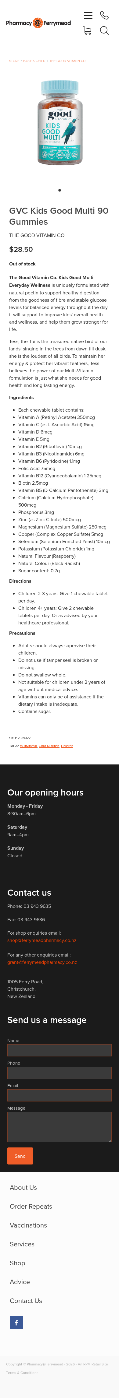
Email (12, 1085)
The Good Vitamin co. (67, 60)
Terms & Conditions (22, 1372)
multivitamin (28, 746)
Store (14, 60)
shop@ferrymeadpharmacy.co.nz (42, 940)
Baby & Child (34, 60)
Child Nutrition (49, 746)
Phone (13, 1063)
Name (13, 1040)
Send (20, 1156)
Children (67, 746)
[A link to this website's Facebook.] (16, 1322)
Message (16, 1108)
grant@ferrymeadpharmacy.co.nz (42, 962)
